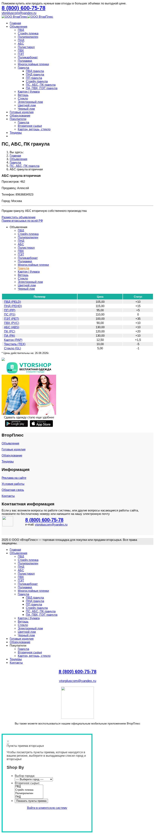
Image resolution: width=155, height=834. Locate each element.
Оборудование (20, 115)
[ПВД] (29, 786)
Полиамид (25, 60)
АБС (21, 43)
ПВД (21, 30)
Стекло (23, 98)
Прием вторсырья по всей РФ (22, 220)
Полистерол (26, 247)
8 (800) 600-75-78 (44, 520)
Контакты (8, 496)
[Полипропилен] (29, 793)
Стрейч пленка (28, 33)
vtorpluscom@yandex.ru (19, 13)
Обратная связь (13, 490)
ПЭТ (21, 54)
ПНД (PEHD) (13, 306)
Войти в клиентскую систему (47, 807)
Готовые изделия (22, 112)
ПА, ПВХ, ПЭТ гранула (41, 88)
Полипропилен (28, 36)
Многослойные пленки (33, 64)
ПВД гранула (35, 71)
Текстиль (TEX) (14, 344)
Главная (15, 23)
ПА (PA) (9, 335)
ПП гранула (34, 78)
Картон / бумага (29, 91)
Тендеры (16, 132)
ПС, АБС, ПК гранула (41, 84)
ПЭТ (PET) (11, 318)
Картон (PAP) (13, 339)
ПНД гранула (35, 74)
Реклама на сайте (14, 477)
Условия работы (13, 483)
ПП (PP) (9, 310)
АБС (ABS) (11, 327)
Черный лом (26, 108)
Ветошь (23, 95)
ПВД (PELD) (12, 301)
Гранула (23, 67)
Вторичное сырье (30, 125)
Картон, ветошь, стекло (34, 129)
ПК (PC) (9, 331)
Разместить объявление (19, 217)
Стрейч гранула (37, 81)
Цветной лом (27, 105)
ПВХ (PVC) (11, 323)
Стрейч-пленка (28, 234)
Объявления (18, 26)
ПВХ (21, 50)
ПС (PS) (9, 314)
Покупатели (18, 119)
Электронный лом (30, 101)
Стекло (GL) (12, 348)
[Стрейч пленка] (29, 790)
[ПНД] (29, 797)
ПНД (21, 40)
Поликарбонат (28, 57)
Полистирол (26, 47)
